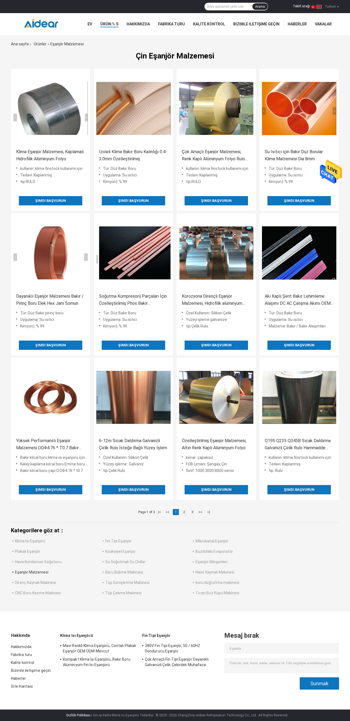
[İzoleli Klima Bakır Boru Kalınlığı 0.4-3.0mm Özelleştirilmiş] (133, 108)
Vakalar (323, 24)
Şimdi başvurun (50, 201)
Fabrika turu (171, 24)
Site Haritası (22, 686)
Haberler (297, 24)
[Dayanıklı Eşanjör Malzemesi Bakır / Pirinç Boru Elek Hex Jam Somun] (50, 253)
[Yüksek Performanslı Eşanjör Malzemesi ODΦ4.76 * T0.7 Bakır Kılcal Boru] (50, 397)
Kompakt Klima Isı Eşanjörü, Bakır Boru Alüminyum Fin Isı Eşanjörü (96, 662)
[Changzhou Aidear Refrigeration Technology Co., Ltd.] (41, 24)
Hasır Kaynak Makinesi (215, 572)
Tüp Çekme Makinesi (123, 593)
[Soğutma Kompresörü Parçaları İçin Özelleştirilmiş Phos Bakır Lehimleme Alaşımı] (133, 253)
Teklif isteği (301, 6)
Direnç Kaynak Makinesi (35, 582)
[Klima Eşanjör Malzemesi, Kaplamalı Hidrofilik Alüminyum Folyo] (50, 108)
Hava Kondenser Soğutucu (38, 562)
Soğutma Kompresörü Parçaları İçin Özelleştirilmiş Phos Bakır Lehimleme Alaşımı (133, 300)
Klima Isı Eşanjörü (30, 541)
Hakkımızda (138, 24)
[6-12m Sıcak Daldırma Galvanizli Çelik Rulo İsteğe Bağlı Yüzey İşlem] (133, 397)
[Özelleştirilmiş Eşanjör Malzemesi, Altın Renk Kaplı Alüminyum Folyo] (216, 397)
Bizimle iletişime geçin (256, 24)
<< (168, 512)
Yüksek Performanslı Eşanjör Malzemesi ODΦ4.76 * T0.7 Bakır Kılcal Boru (47, 444)
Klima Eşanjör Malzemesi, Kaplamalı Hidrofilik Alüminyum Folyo (50, 155)
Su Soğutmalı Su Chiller (125, 562)
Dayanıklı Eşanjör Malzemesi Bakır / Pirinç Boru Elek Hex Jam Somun (50, 300)
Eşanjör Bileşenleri (212, 562)
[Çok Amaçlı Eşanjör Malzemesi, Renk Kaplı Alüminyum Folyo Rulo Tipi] (216, 108)
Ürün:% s (109, 24)
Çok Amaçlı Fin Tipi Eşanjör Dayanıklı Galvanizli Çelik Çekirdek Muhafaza (177, 662)
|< (159, 512)
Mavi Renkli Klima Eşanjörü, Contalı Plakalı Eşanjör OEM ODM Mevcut (99, 648)
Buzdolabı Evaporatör (214, 551)
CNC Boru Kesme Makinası (38, 593)
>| (208, 512)
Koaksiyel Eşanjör (120, 551)
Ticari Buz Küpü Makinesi (217, 593)
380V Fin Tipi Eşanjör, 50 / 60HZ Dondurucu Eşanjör (172, 648)
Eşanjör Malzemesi (31, 572)
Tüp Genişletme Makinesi (127, 582)
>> (200, 512)
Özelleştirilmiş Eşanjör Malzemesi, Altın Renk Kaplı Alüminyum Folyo (214, 444)
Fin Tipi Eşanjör (118, 541)
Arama (260, 6)
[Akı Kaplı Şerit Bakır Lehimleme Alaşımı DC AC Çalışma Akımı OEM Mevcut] (299, 253)
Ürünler (40, 44)
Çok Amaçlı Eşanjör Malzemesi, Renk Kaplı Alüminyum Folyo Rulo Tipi (213, 155)
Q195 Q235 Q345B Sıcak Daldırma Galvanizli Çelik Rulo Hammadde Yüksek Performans (298, 444)
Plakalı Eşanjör (27, 551)
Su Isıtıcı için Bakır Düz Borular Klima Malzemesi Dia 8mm (294, 155)
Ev (90, 24)
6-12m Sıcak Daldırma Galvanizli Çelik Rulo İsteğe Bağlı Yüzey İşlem (133, 444)
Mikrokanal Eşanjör (212, 541)
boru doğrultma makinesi (217, 582)
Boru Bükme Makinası (124, 572)
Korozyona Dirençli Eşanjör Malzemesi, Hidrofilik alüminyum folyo (212, 300)
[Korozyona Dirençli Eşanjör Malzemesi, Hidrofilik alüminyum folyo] (216, 253)
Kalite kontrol (209, 24)
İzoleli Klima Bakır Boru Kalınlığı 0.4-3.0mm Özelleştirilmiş (133, 155)
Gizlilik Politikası (78, 715)
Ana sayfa (20, 44)
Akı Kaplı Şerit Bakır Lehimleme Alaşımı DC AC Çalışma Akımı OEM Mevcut (298, 300)
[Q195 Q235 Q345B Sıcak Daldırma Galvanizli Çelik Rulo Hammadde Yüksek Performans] (299, 397)
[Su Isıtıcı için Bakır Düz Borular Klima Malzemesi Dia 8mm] (299, 108)
